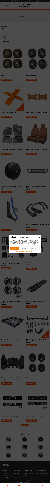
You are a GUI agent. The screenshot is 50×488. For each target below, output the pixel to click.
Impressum (32, 251)
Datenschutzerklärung (26, 251)
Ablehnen (24, 248)
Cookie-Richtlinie (19, 251)
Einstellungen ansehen (34, 248)
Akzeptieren (14, 248)
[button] (39, 237)
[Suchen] (43, 485)
